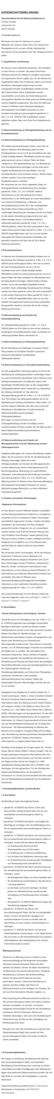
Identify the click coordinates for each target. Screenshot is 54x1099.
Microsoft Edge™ (32, 597)
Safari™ (45, 597)
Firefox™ (16, 601)
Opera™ (25, 601)
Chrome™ (5, 601)
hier (42, 741)
